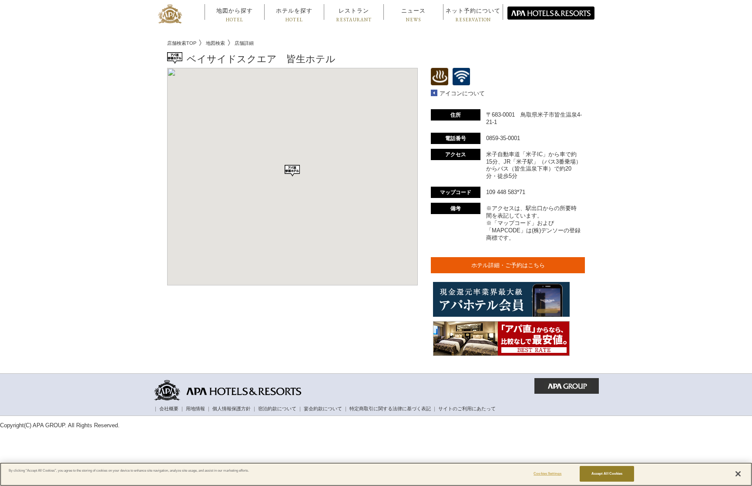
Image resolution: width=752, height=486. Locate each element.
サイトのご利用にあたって (467, 408)
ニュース (413, 15)
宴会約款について (323, 408)
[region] (376, 474)
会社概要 (168, 408)
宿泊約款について (277, 408)
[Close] (738, 473)
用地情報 (195, 408)
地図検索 (215, 43)
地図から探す (234, 15)
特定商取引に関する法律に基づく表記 (390, 408)
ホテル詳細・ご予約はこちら (508, 265)
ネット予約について (473, 15)
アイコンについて (462, 93)
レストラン (354, 15)
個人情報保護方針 (231, 408)
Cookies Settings (547, 474)
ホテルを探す (294, 15)
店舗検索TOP (181, 43)
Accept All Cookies (606, 474)
